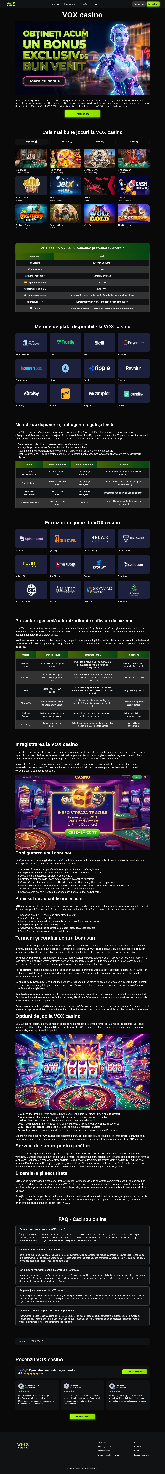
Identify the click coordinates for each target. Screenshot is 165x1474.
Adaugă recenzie (134, 1372)
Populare (29, 142)
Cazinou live (63, 142)
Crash (97, 142)
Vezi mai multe (82, 1417)
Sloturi (132, 142)
